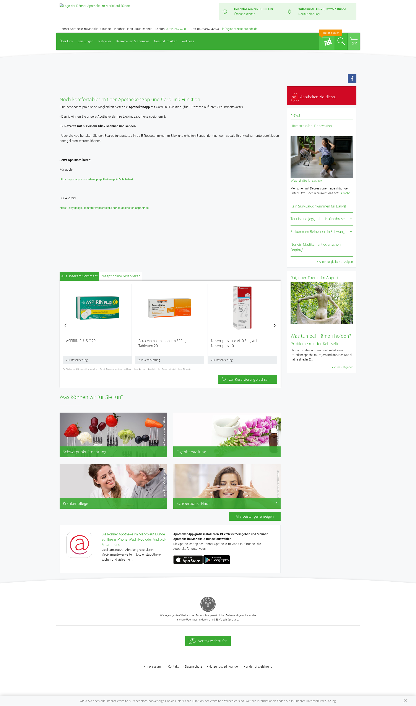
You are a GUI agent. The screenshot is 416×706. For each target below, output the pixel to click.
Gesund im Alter (165, 41)
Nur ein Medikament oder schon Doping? (316, 247)
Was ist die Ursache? (306, 180)
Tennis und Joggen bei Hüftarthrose (318, 218)
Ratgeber (104, 41)
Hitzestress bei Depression (311, 125)
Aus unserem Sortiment (79, 276)
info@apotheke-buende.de (239, 29)
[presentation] (65, 326)
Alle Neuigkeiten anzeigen (336, 261)
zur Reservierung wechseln (249, 379)
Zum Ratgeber (343, 367)
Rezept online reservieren (120, 276)
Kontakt (173, 666)
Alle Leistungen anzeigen (255, 516)
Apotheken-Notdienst (317, 97)
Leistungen (85, 41)
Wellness (188, 41)
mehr (346, 193)
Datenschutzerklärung (321, 701)
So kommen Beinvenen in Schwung (317, 231)
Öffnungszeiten (244, 14)
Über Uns (66, 41)
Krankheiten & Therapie (132, 41)
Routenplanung (309, 14)
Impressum (153, 666)
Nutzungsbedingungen (224, 666)
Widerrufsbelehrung (259, 666)
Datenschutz (193, 666)
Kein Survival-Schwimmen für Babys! (318, 206)
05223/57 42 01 (177, 29)
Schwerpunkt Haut (193, 503)
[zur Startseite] (95, 6)
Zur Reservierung (77, 360)
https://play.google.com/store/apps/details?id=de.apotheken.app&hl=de (104, 207)
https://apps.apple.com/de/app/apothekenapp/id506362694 (96, 179)
